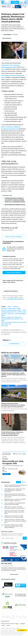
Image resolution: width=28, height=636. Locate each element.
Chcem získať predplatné (13, 272)
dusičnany (16, 306)
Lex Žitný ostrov (21, 312)
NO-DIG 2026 (6, 563)
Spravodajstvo (7, 34)
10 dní (18, 482)
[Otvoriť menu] (25, 2)
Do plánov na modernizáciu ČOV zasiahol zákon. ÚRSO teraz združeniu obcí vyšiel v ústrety (14, 512)
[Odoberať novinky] (25, 538)
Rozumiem (22, 630)
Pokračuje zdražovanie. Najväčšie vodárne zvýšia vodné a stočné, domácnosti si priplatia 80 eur (15, 521)
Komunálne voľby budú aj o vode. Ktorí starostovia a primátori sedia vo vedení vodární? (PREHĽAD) (13, 526)
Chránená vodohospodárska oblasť (11, 310)
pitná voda (11, 313)
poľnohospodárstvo (20, 313)
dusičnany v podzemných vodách (11, 308)
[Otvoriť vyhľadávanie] (21, 2)
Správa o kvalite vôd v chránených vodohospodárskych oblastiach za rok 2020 (12, 318)
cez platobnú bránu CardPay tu (15, 299)
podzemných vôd (6, 65)
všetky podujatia (14, 574)
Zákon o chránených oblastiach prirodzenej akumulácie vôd (13, 323)
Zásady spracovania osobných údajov (10, 623)
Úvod (3, 2)
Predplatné (15, 2)
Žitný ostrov (4, 325)
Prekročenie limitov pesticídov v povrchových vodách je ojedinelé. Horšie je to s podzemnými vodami (15, 199)
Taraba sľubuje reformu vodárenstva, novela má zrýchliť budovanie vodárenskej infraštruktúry (14, 490)
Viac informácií (19, 634)
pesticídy (4, 313)
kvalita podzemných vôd (8, 312)
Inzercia (3, 625)
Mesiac (24, 482)
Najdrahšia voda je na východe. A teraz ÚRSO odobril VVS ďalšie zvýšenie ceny (15, 500)
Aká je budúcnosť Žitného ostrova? (15, 204)
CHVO (24, 310)
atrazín (10, 306)
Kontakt (8, 625)
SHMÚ (3, 315)
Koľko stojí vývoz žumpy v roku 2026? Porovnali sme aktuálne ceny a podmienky (14, 507)
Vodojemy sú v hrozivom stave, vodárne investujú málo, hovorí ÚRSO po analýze (13, 516)
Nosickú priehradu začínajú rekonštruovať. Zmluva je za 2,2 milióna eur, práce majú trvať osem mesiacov (15, 495)
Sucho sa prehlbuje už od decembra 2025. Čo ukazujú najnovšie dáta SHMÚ (14, 503)
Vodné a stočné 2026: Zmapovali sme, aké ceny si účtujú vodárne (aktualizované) (15, 485)
